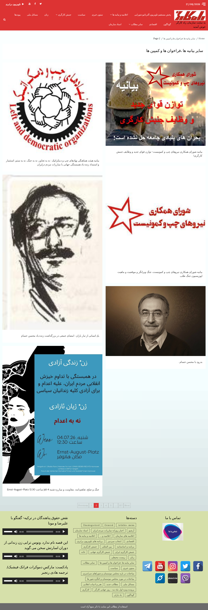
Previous (83, 505)
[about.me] (173, 578)
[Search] (4, 19)
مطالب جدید (112, 584)
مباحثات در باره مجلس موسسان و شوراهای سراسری (108, 573)
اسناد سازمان (115, 24)
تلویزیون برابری (13, 4)
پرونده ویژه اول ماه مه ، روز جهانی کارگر (114, 589)
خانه (83, 552)
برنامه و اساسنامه (125, 546)
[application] (35, 531)
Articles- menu (126, 525)
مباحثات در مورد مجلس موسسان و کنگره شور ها (110, 578)
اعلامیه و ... (105, 535)
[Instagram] (173, 566)
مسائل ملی (32, 14)
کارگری (85, 589)
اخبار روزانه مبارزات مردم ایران (108, 530)
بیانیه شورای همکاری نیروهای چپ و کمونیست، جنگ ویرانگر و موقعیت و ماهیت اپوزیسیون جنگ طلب (156, 216)
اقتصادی (153, 24)
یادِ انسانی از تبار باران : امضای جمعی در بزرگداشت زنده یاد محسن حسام (52, 252)
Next (127, 505)
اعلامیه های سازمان (125, 535)
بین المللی (107, 546)
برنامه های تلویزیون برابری (90, 541)
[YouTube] (160, 566)
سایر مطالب (137, 24)
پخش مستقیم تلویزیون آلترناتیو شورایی (152, 14)
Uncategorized (91, 525)
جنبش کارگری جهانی (100, 552)
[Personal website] (160, 578)
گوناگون (167, 24)
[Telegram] (147, 566)
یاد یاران (118, 595)
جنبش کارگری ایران (124, 552)
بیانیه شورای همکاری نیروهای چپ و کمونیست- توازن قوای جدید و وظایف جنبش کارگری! (156, 104)
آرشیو (131, 530)
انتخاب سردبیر (114, 541)
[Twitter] (185, 566)
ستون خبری (97, 14)
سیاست (81, 14)
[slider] (8, 531)
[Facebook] (198, 566)
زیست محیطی (118, 557)
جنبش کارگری (64, 14)
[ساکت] (15, 531)
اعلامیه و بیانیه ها (120, 14)
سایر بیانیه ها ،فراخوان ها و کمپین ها (117, 562)
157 (121, 505)
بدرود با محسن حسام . (156, 321)
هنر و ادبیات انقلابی (92, 584)
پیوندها (17, 14)
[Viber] (185, 578)
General (108, 525)
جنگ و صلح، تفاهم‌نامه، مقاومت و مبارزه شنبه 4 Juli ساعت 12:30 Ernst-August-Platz (52, 415)
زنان (46, 14)
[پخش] (63, 531)
